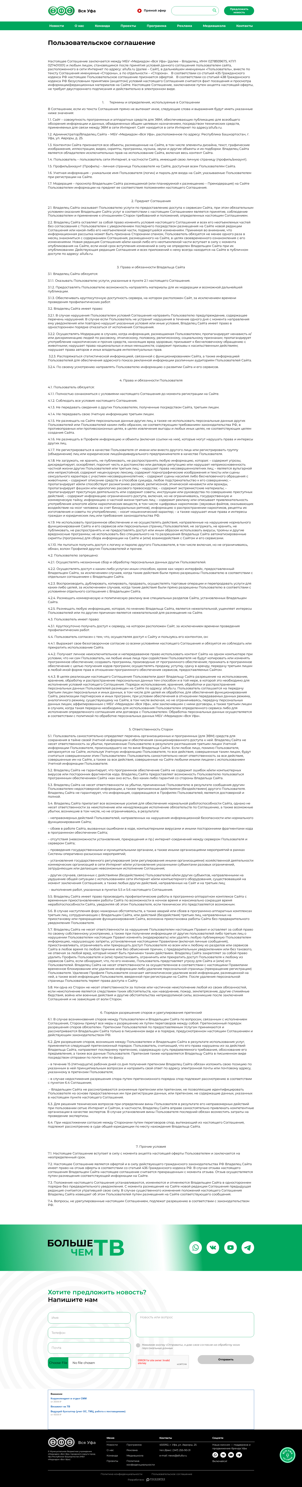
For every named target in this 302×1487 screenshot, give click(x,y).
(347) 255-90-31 (181, 1450)
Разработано (137, 1479)
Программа (156, 26)
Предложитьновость (239, 10)
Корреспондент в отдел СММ (69, 1398)
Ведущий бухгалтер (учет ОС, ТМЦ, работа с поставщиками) (88, 1411)
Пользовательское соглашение (172, 1474)
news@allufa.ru (177, 1455)
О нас (79, 26)
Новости (56, 26)
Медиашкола (214, 26)
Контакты (244, 26)
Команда (102, 26)
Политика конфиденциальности (141, 1462)
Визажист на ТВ (60, 1406)
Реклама (184, 26)
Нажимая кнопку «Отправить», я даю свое (191, 1346)
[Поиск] (213, 10)
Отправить (225, 1359)
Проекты (128, 26)
